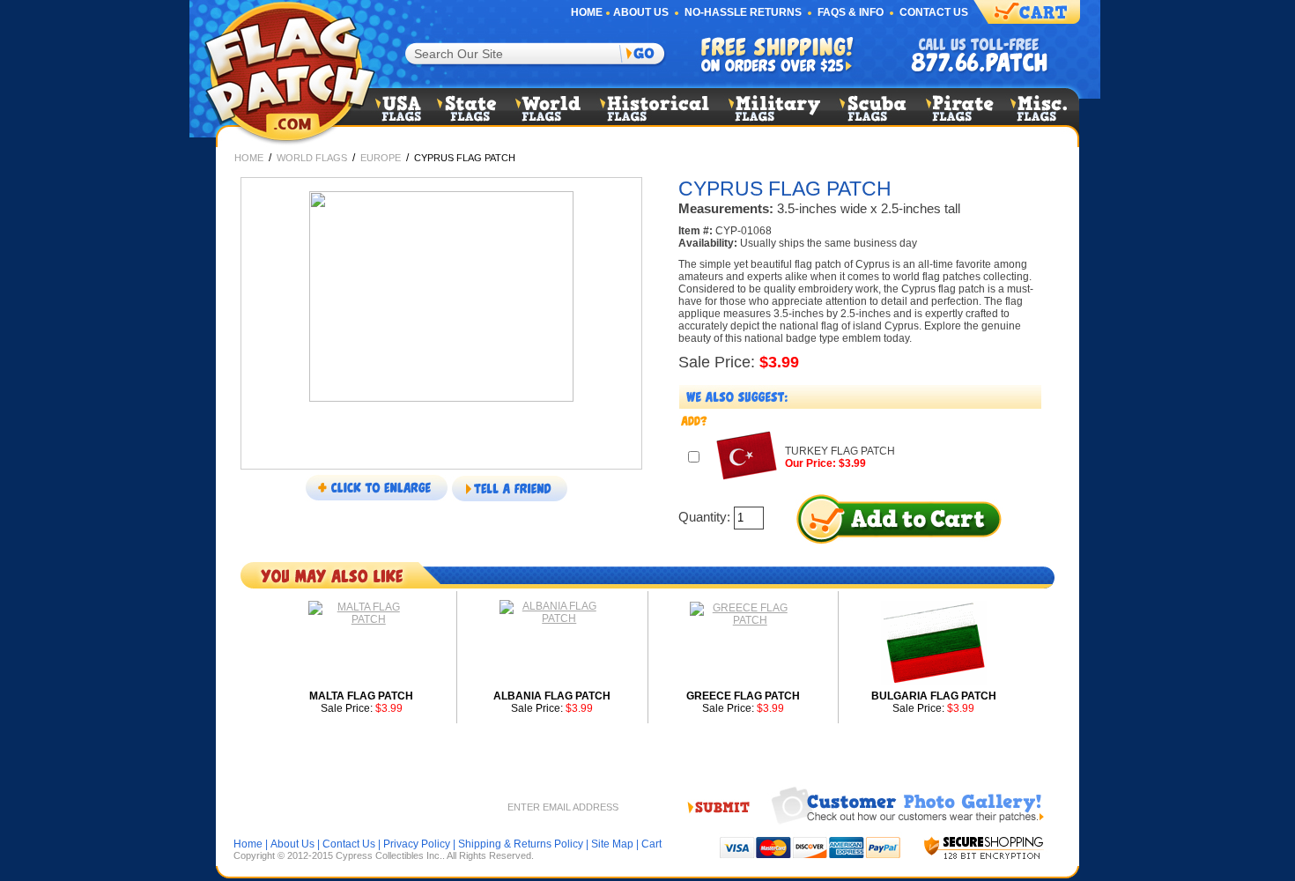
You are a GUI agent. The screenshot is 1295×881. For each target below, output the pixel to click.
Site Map (612, 844)
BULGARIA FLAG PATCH (933, 696)
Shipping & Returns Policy (520, 844)
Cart (651, 844)
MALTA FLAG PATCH (361, 696)
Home (587, 12)
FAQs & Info (851, 12)
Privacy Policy (416, 844)
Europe (380, 157)
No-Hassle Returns (743, 12)
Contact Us (933, 12)
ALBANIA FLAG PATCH (551, 696)
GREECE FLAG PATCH (743, 696)
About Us (641, 12)
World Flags (312, 157)
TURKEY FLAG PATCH (840, 451)
